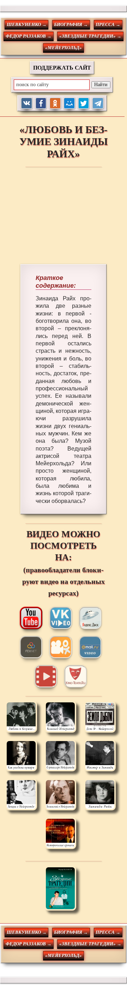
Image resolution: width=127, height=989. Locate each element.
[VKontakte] (26, 103)
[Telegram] (98, 103)
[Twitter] (84, 103)
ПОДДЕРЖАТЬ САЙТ (62, 68)
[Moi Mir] (69, 103)
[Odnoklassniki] (55, 103)
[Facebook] (41, 103)
